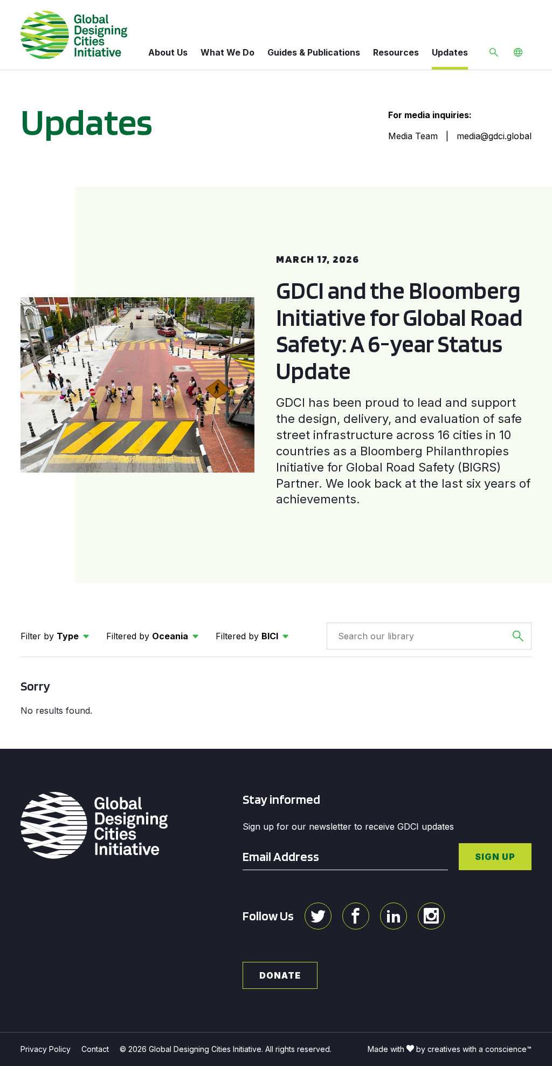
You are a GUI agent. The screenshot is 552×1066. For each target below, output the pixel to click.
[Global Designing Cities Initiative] (73, 35)
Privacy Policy (45, 1049)
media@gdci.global (494, 136)
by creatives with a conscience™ (474, 1049)
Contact (95, 1049)
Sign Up (495, 856)
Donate (280, 975)
